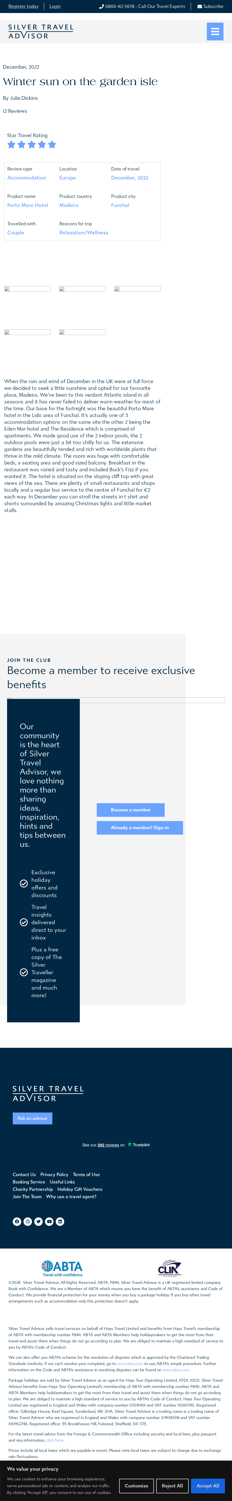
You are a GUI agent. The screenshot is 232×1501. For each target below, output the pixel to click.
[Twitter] (38, 1221)
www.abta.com (130, 1363)
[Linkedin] (60, 1221)
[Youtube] (49, 1221)
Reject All (172, 1486)
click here (54, 1440)
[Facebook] (17, 1221)
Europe (67, 178)
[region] (116, 1481)
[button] (215, 31)
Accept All (208, 1486)
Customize (136, 1486)
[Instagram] (27, 1221)
